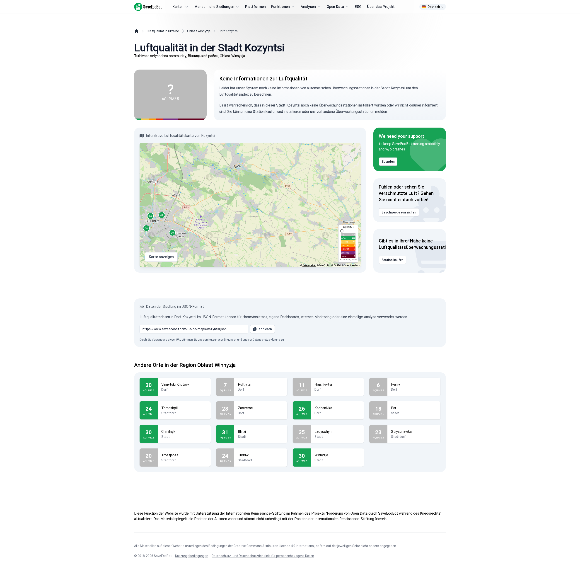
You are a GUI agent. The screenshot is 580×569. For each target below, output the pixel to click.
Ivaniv (395, 384)
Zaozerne (245, 408)
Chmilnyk (168, 431)
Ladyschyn (322, 431)
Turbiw (243, 455)
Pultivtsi (244, 384)
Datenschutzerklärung (266, 339)
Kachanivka (323, 408)
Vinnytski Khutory (175, 384)
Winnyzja (321, 455)
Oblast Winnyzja (198, 31)
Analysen (308, 7)
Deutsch (434, 7)
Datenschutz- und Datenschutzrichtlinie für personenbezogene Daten (263, 556)
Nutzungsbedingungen (222, 339)
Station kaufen (393, 260)
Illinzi (242, 431)
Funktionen (280, 7)
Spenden (388, 161)
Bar (393, 408)
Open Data (335, 7)
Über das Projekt (381, 7)
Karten (178, 7)
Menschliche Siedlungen (214, 7)
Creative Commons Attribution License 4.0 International (274, 546)
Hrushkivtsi (323, 384)
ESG (358, 7)
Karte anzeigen (161, 257)
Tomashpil (169, 408)
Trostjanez (169, 455)
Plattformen (255, 7)
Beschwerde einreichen (399, 212)
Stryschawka (401, 431)
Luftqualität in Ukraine (163, 31)
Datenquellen (309, 265)
